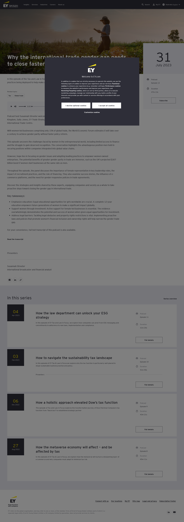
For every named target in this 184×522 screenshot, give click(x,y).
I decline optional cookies (75, 105)
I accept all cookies (107, 105)
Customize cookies (92, 112)
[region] (92, 91)
